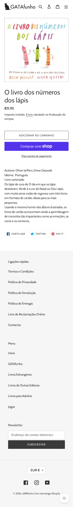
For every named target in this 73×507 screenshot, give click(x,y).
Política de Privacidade (22, 282)
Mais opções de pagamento (36, 156)
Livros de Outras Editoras (24, 385)
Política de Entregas (20, 303)
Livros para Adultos (20, 396)
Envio (29, 114)
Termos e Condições (21, 271)
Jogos (11, 407)
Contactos (14, 325)
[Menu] (66, 6)
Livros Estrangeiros (20, 374)
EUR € (35, 470)
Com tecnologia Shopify (47, 493)
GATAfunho (15, 364)
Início (11, 353)
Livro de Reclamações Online (26, 314)
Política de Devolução (22, 293)
